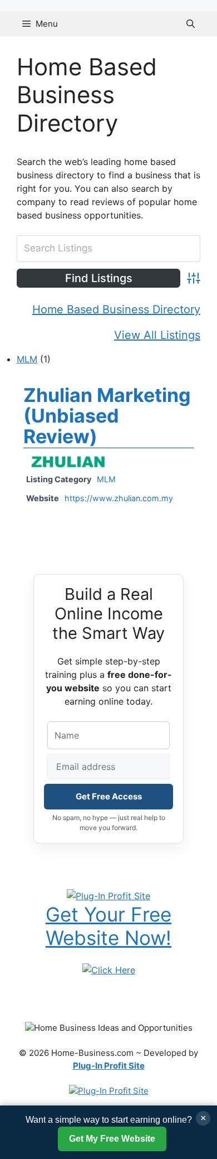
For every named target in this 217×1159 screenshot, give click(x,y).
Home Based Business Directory (116, 309)
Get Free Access (109, 796)
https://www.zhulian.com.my (119, 498)
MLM (27, 359)
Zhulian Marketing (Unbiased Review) (107, 416)
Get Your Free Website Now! (108, 926)
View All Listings (157, 335)
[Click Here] (108, 969)
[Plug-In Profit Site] (108, 894)
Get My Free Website (112, 1138)
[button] (190, 23)
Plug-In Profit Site (109, 1065)
